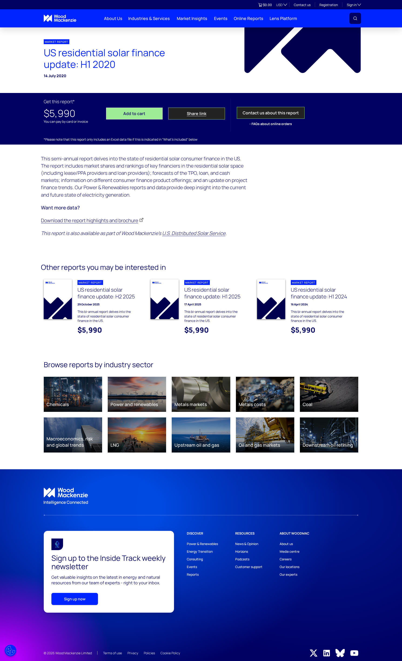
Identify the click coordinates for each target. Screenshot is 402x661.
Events (221, 18)
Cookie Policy (170, 653)
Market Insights (192, 18)
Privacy (132, 653)
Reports (193, 574)
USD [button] (279, 5)
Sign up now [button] (75, 599)
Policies (149, 653)
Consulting (195, 559)
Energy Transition (200, 551)
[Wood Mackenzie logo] (60, 18)
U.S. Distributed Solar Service (193, 233)
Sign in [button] (354, 4)
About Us (113, 18)
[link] (201, 496)
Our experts (288, 574)
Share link (196, 113)
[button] (355, 18)
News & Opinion (246, 544)
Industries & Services (149, 18)
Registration (328, 5)
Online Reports (248, 18)
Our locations (289, 567)
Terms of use (112, 653)
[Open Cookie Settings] (10, 650)
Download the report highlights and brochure (89, 220)
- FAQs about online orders (270, 124)
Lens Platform (283, 18)
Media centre (289, 551)
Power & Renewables (202, 544)
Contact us (302, 5)
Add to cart (134, 113)
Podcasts (242, 559)
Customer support (248, 567)
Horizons (241, 551)
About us (286, 544)
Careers (285, 559)
